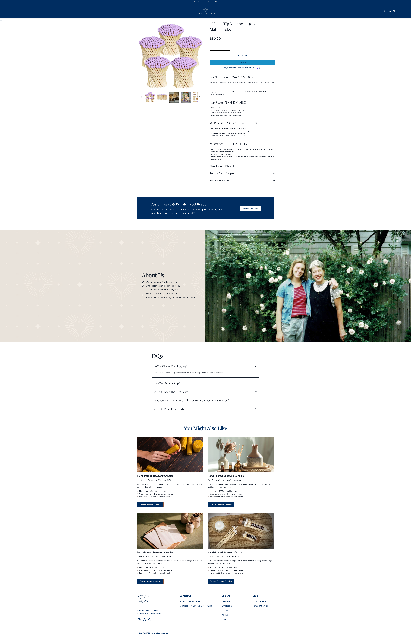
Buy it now (242, 63)
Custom (225, 610)
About (225, 615)
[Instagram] (139, 620)
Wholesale (227, 606)
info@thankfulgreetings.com (196, 601)
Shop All (226, 601)
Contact (225, 619)
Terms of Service (260, 606)
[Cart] (394, 11)
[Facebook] (150, 620)
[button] (16, 11)
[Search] (385, 11)
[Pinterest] (144, 620)
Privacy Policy (259, 601)
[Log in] (390, 11)
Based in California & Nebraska (197, 606)
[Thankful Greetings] (205, 11)
